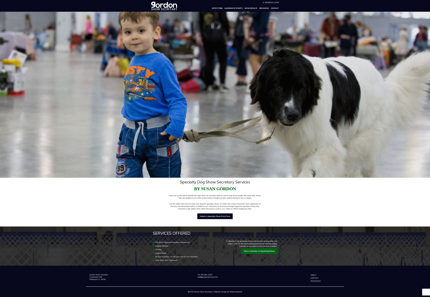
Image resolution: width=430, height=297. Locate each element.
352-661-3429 (206, 275)
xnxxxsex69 (112, 295)
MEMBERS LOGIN (272, 2)
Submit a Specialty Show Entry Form (215, 216)
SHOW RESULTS (250, 8)
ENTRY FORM (217, 8)
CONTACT (275, 8)
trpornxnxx (139, 295)
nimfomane (149, 295)
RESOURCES (264, 8)
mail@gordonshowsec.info (207, 277)
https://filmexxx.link (126, 295)
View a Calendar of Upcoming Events (259, 251)
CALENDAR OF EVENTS (233, 8)
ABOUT (314, 275)
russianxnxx (160, 295)
